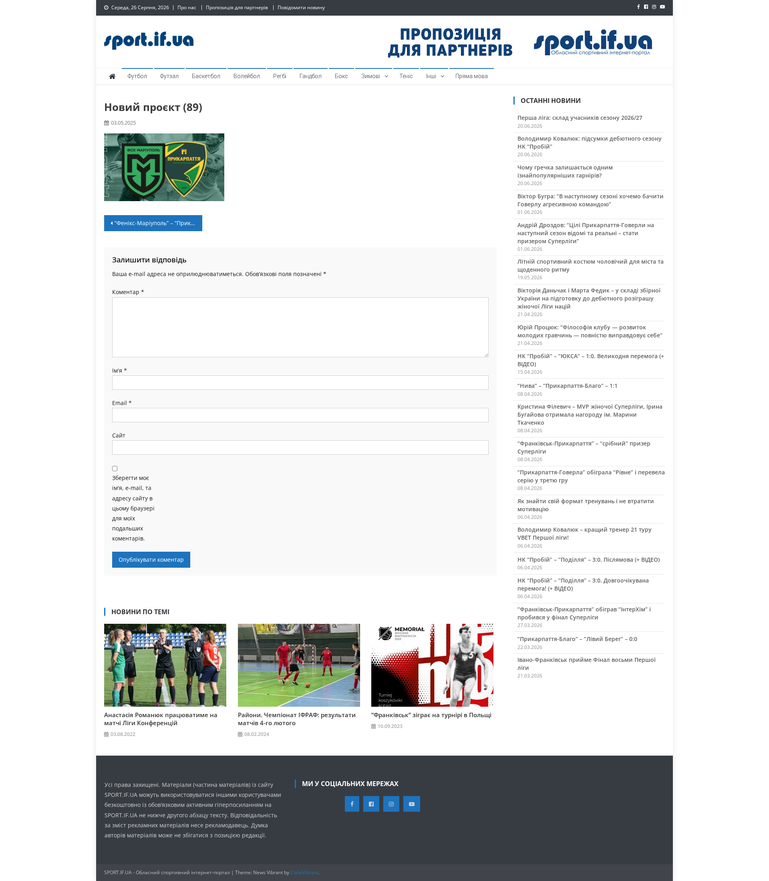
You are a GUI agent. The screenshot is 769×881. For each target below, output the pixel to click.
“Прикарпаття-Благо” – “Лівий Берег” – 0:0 (577, 639)
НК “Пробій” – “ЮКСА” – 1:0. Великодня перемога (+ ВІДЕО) (590, 360)
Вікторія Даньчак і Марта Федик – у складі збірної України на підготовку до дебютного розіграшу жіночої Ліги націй (588, 298)
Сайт (118, 435)
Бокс (341, 76)
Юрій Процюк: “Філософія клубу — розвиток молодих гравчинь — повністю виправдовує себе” (589, 331)
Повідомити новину (301, 7)
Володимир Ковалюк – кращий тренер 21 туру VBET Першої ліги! (584, 533)
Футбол (137, 76)
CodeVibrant (304, 872)
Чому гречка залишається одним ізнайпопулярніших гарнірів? (565, 171)
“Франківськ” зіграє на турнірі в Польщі (431, 715)
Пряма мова (471, 76)
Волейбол (247, 76)
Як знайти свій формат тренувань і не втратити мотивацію (585, 505)
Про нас (186, 7)
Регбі (279, 76)
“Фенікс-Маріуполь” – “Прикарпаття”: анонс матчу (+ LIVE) (158, 223)
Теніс (406, 76)
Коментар (128, 292)
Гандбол (311, 76)
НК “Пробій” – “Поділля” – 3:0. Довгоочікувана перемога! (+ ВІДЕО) (583, 584)
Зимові (370, 76)
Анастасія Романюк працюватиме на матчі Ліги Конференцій (160, 719)
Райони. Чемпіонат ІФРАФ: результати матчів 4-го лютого (297, 719)
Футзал (169, 76)
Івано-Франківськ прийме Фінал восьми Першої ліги (586, 663)
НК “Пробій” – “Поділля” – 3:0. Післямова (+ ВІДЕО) (588, 559)
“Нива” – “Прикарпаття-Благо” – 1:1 (567, 385)
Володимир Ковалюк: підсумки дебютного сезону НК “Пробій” (589, 142)
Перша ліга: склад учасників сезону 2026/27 (579, 117)
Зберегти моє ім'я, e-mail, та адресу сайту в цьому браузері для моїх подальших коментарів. (133, 508)
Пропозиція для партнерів (237, 7)
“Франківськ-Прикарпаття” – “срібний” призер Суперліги (583, 447)
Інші (431, 76)
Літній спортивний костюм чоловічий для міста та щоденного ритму (590, 265)
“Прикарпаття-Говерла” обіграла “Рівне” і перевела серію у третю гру (591, 476)
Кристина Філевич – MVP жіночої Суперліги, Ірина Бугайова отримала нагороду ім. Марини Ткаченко (589, 414)
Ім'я (119, 370)
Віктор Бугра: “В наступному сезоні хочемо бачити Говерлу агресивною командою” (590, 200)
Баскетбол (206, 76)
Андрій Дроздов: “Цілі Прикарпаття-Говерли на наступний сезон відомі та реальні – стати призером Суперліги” (585, 233)
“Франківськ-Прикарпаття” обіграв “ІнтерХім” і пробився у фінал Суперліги (584, 613)
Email (122, 403)
